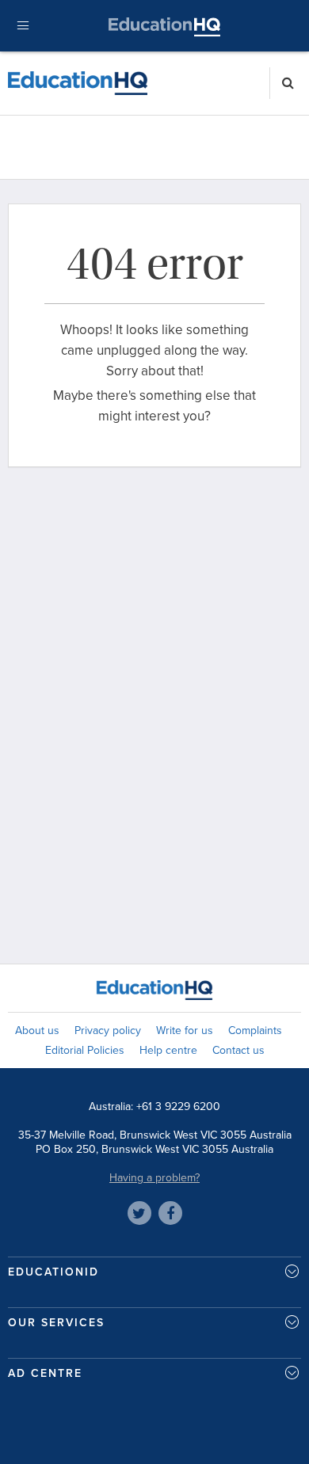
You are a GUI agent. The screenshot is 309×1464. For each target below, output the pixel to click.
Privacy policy (107, 1030)
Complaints (255, 1030)
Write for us (184, 1030)
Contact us (238, 1050)
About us (37, 1030)
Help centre (168, 1050)
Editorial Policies (84, 1050)
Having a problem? (154, 1178)
